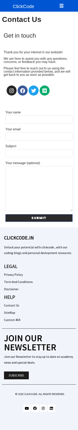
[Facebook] (23, 90)
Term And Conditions (18, 282)
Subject (10, 146)
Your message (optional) (22, 163)
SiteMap (9, 313)
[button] (61, 6)
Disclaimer (11, 289)
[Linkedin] (51, 408)
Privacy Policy (13, 275)
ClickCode (23, 6)
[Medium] (45, 90)
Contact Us (11, 305)
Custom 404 (12, 320)
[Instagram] (12, 90)
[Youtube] (26, 408)
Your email (13, 129)
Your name (13, 112)
